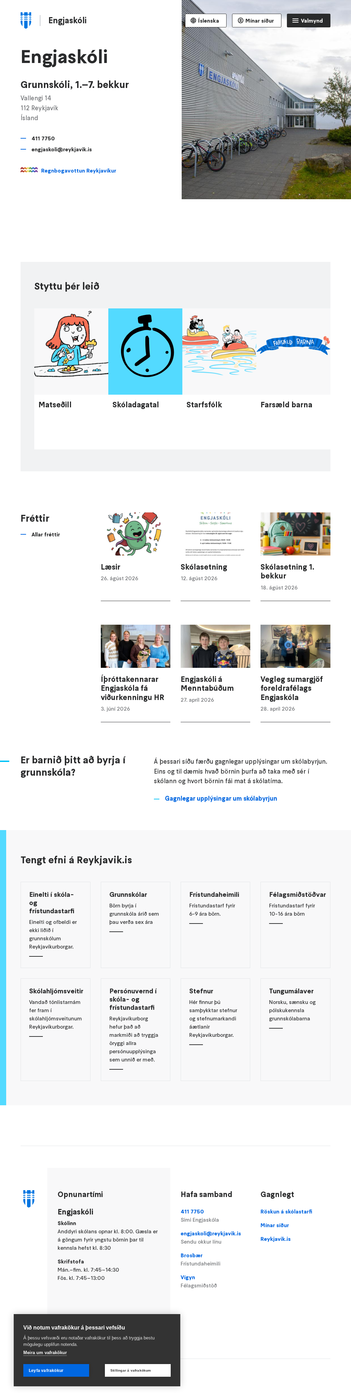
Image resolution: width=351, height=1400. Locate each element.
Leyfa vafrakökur (46, 1370)
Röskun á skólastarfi (286, 1211)
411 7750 (43, 138)
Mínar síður (259, 20)
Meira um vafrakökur (45, 1352)
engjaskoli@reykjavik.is (62, 149)
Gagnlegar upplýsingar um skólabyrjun (221, 798)
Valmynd (312, 20)
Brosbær (200, 1259)
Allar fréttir (46, 534)
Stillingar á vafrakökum (130, 1370)
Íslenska (208, 20)
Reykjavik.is (276, 1238)
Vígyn (199, 1281)
